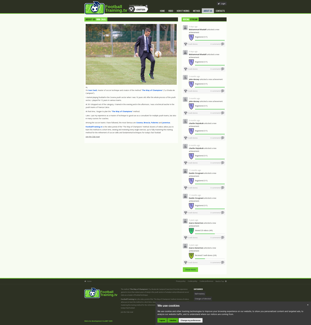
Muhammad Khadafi (198, 29)
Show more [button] (190, 269)
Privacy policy (180, 281)
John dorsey (194, 79)
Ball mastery (200, 294)
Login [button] (223, 3)
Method (196, 10)
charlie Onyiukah (196, 123)
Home (162, 10)
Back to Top (220, 281)
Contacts (220, 10)
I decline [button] (172, 320)
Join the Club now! (93, 137)
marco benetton (196, 223)
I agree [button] (162, 320)
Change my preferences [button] (191, 320)
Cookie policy (192, 281)
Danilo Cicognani (196, 173)
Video (170, 10)
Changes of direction (203, 299)
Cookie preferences (206, 281)
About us (208, 10)
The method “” (134, 289)
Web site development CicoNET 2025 (98, 321)
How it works (183, 10)
